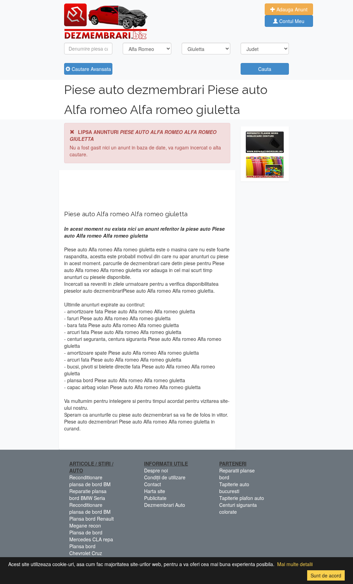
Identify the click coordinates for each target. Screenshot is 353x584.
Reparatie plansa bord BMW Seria (88, 494)
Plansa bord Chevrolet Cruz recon (85, 553)
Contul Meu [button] (291, 21)
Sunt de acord (326, 575)
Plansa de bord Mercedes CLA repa (91, 536)
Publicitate (155, 497)
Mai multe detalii (295, 564)
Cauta (264, 68)
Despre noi (156, 470)
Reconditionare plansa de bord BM (90, 481)
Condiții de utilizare (164, 477)
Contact (152, 484)
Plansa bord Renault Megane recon (91, 522)
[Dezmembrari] (106, 20)
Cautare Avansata (90, 68)
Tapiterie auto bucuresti (234, 487)
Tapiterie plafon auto (241, 497)
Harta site (154, 491)
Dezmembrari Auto (164, 504)
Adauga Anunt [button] (291, 9)
